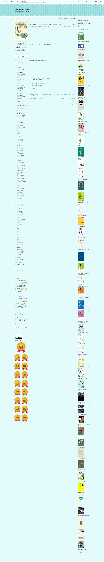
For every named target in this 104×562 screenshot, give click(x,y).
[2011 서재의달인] (24, 410)
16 (15, 320)
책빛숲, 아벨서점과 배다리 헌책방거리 (83, 516)
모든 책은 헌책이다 (82, 538)
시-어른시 (19, 132)
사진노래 (19, 123)
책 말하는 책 (19, 93)
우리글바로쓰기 (20, 286)
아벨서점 (25, 301)
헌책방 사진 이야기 (21, 195)
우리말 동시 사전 (81, 237)
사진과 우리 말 (20, 180)
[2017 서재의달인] (24, 383)
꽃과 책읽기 (19, 145)
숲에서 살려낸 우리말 (82, 121)
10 (17, 319)
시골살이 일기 (20, 108)
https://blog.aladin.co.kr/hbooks (22, 11)
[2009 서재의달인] (24, 418)
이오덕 (17, 306)
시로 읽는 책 (19, 128)
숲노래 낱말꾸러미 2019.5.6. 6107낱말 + (42, 24)
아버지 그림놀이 (20, 116)
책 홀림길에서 (81, 492)
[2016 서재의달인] (17, 392)
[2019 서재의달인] (24, 375)
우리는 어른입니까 (21, 115)
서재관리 (82, 1)
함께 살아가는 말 (20, 178)
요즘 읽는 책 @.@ (20, 63)
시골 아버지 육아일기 (21, 105)
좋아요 (62, 98)
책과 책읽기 (19, 147)
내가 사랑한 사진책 (82, 262)
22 (25, 320)
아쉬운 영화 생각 (20, 205)
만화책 (18, 83)
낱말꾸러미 (54, 94)
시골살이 (17, 285)
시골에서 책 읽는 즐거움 (83, 343)
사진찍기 (17, 301)
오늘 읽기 (19, 70)
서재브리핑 (76, 1)
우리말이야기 (22, 289)
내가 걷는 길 (19, 211)
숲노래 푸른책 (20, 72)
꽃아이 (18, 232)
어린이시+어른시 (20, 85)
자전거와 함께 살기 (82, 481)
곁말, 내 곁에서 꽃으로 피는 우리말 (84, 133)
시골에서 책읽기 (20, 155)
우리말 (24, 303)
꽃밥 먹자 (19, 257)
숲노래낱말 (48, 94)
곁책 (79, 145)
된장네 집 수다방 (20, 264)
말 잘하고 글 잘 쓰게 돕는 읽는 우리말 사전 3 (83, 274)
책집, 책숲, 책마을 (18, 185)
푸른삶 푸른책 (20, 153)
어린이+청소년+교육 (21, 87)
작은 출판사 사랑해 (21, 113)
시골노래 (19, 240)
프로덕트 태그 (18, 296)
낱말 (45, 94)
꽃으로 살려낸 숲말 (21, 165)
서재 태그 (17, 278)
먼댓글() (35, 98)
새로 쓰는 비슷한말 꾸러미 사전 (83, 355)
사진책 (18, 82)
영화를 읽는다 (20, 204)
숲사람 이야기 (20, 244)
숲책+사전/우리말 (20, 79)
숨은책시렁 (19, 107)
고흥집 (18, 231)
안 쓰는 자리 (17, 267)
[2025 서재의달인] (21, 347)
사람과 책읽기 (20, 148)
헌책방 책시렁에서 (21, 96)
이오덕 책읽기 (20, 92)
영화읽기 (16, 201)
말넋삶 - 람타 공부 (21, 167)
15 (25, 319)
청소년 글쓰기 (20, 214)
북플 (11, 1)
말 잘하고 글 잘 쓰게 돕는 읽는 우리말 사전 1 (83, 322)
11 (19, 319)
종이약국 (80, 191)
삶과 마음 (19, 215)
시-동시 (18, 133)
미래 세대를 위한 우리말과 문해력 (83, 73)
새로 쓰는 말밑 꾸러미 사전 (84, 85)
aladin (21, 340)
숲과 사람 (17, 228)
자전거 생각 (19, 220)
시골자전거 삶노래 (21, 219)
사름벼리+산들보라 (21, 251)
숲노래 (24, 282)
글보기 (59, 18)
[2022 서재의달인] (17, 366)
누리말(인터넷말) (20, 176)
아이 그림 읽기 (20, 252)
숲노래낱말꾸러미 (36, 94)
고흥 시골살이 (18, 247)
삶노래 (16, 120)
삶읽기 (19, 282)
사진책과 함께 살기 (82, 436)
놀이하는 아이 (20, 249)
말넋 (23, 280)
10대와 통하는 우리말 (21, 181)
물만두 (23, 298)
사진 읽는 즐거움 (20, 140)
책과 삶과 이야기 (20, 190)
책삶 (19, 291)
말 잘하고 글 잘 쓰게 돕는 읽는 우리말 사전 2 (83, 298)
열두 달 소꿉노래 (81, 49)
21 (24, 320)
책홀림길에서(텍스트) (21, 197)
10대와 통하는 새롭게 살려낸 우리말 (84, 367)
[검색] (26, 327)
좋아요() (40, 98)
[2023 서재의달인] (24, 358)
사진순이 (19, 142)
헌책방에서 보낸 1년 (82, 528)
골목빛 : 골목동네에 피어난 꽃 (84, 424)
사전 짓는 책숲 (20, 139)
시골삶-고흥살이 (20, 259)
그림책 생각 (19, 198)
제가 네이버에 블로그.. (83, 555)
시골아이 (19, 234)
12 (20, 319)
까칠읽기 (19, 77)
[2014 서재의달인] (17, 401)
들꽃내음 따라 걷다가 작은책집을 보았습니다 (83, 98)
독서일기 (20, 298)
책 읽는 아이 (19, 256)
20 (22, 320)
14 (24, 319)
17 (17, 320)
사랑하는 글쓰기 (81, 458)
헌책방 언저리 (20, 193)
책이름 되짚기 (20, 172)
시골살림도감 (20, 110)
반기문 (17, 300)
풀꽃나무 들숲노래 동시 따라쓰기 (83, 61)
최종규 (19, 307)
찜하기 (73, 98)
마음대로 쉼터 (18, 262)
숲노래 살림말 (20, 122)
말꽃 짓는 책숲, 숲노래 (22, 9)
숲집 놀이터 (17, 101)
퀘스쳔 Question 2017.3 (83, 549)
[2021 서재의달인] (24, 366)
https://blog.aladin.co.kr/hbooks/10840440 (37, 26)
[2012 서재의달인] (17, 410)
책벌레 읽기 (19, 90)
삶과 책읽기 (19, 144)
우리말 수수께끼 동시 (82, 179)
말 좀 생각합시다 (20, 170)
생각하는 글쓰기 (81, 469)
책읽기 (21, 291)
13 (22, 319)
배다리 (20, 300)
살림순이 (19, 237)
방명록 (16, 274)
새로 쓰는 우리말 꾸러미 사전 (84, 203)
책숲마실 (19, 187)
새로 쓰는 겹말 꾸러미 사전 (84, 310)
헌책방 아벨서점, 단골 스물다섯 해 (84, 403)
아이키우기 (21, 285)
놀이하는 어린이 (20, 188)
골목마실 (19, 222)
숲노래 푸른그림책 (21, 74)
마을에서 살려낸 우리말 (83, 332)
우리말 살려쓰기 (18, 160)
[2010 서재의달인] (17, 418)
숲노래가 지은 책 (20, 69)
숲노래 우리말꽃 (20, 162)
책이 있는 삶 (19, 192)
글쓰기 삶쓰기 (20, 212)
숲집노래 (19, 130)
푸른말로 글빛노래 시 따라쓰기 (83, 42)
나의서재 (70, 1)
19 (20, 320)
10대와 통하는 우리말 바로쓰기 (84, 390)
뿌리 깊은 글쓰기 (81, 447)
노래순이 (19, 239)
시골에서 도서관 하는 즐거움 (83, 250)
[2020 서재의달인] (17, 375)
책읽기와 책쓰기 (18, 136)
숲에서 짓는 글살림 (21, 168)
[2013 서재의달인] (24, 401)
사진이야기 (24, 300)
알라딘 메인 (15, 1)
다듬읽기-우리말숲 (21, 75)
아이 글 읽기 (19, 254)
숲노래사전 (59, 94)
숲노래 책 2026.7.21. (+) (83, 29)
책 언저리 (19, 152)
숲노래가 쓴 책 (20, 62)
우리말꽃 (18, 288)
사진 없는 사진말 (20, 156)
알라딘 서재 (5, 1)
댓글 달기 (19, 225)
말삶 (25, 280)
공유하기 (67, 98)
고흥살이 (17, 280)
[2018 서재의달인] (17, 383)
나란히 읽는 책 (20, 150)
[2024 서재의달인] (17, 358)
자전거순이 (19, 236)
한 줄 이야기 (19, 98)
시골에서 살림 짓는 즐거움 (83, 286)
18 (19, 320)
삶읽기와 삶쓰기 (18, 208)
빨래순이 (19, 217)
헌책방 (22, 307)
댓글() (73, 24)
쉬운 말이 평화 (81, 156)
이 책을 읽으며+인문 (21, 88)
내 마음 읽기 (19, 112)
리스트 (16, 58)
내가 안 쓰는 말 (20, 125)
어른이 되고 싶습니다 (82, 414)
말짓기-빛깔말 (20, 173)
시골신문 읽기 (20, 270)
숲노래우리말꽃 (23, 283)
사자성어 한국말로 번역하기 (83, 504)
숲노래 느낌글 (18, 67)
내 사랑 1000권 (20, 95)
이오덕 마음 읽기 (81, 226)
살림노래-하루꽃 (20, 127)
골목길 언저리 (20, 224)
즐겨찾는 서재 (94, 1)
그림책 (18, 80)
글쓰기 (87, 1)
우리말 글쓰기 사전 (82, 215)
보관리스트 (19, 60)
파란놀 (64, 26)
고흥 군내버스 (20, 242)
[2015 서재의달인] (24, 392)
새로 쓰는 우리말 (20, 175)
